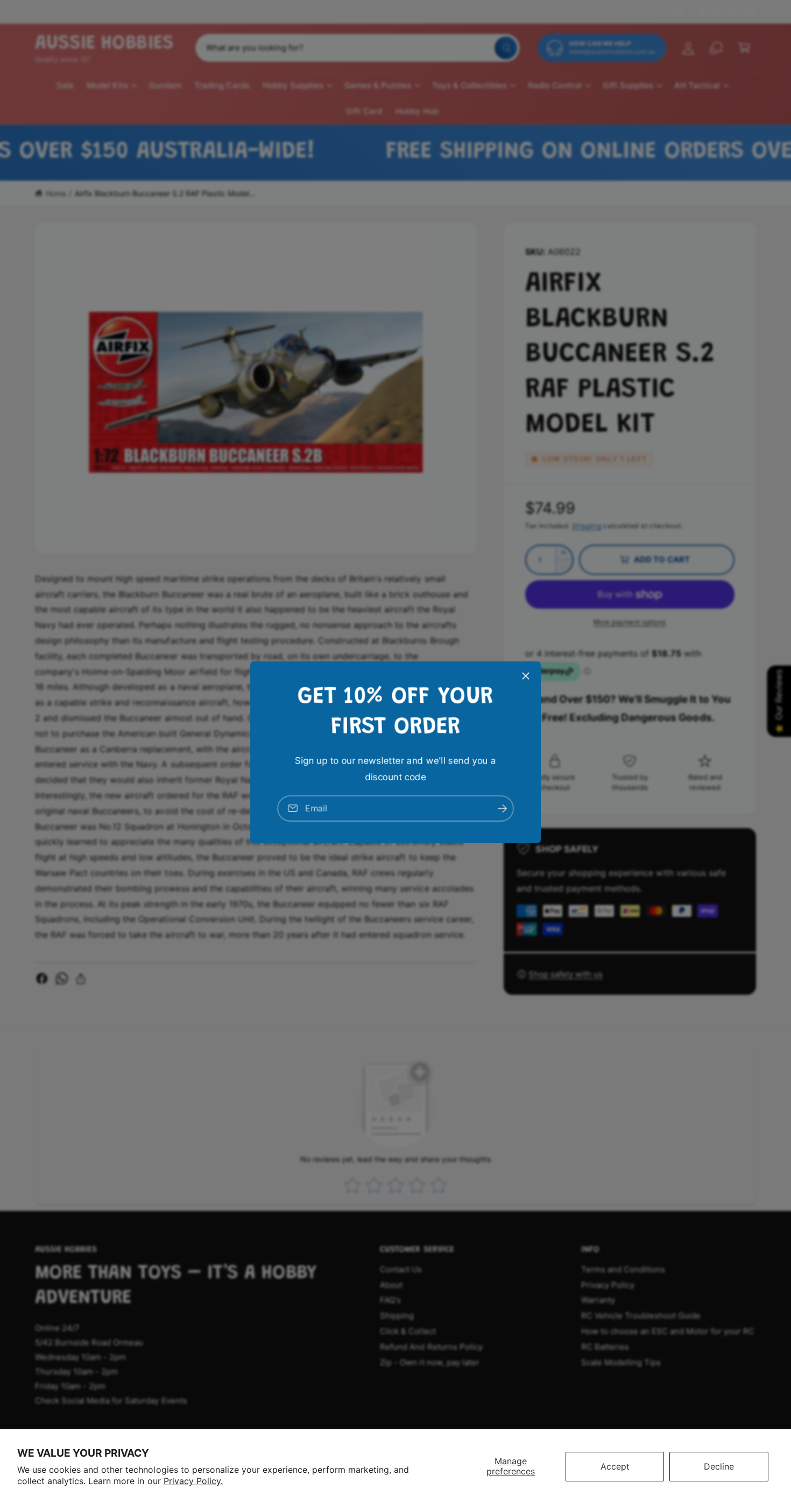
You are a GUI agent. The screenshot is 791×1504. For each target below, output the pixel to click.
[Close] (525, 675)
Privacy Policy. (193, 1481)
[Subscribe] (502, 808)
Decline (719, 1466)
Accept (615, 1466)
